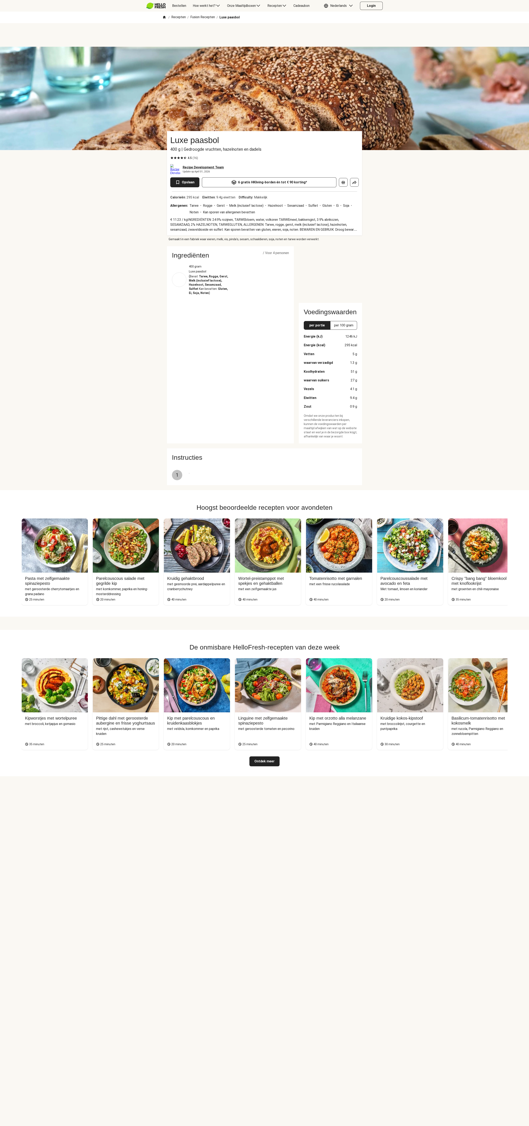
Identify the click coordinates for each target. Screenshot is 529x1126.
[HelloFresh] (156, 6)
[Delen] (354, 182)
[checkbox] (172, 158)
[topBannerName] (264, 35)
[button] (339, 6)
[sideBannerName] (330, 272)
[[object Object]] (343, 182)
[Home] (164, 17)
